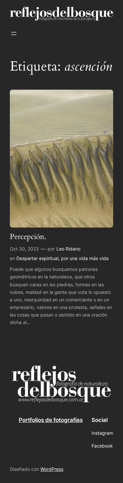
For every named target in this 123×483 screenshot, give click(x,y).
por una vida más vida (85, 258)
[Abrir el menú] (14, 33)
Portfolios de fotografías (51, 420)
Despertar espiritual (37, 258)
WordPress (51, 469)
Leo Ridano (68, 249)
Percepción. (28, 236)
